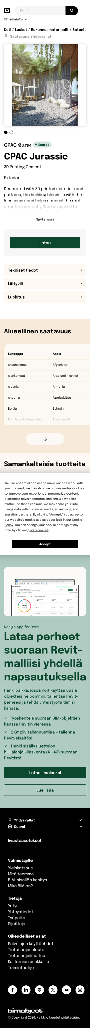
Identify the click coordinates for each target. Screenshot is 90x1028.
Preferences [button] (39, 530)
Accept (45, 543)
